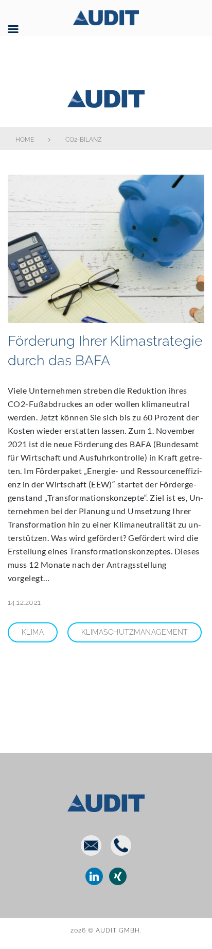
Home (24, 139)
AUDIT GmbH (106, 97)
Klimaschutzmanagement (134, 632)
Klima (33, 632)
